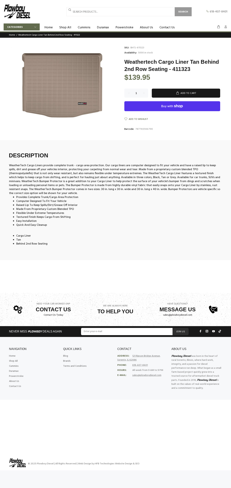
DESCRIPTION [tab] (28, 155)
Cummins (14, 366)
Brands (67, 361)
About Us (14, 381)
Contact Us (15, 386)
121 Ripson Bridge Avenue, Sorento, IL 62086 (138, 358)
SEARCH (183, 12)
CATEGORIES (15, 27)
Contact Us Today (53, 315)
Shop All (13, 361)
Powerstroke (16, 376)
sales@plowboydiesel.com (177, 315)
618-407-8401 (218, 11)
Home (12, 35)
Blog (65, 356)
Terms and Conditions (75, 366)
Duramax (14, 371)
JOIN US (180, 332)
